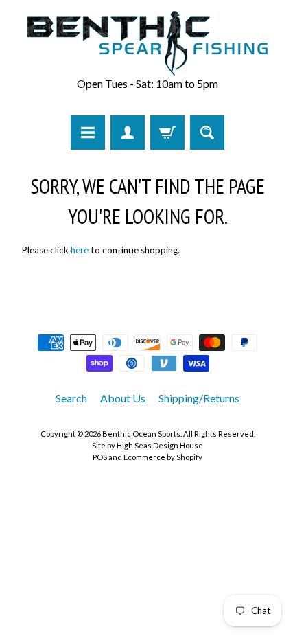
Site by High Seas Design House (147, 445)
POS (100, 457)
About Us (122, 397)
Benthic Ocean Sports (141, 433)
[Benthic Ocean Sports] (147, 43)
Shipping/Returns (198, 397)
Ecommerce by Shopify (162, 457)
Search (71, 397)
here (79, 249)
